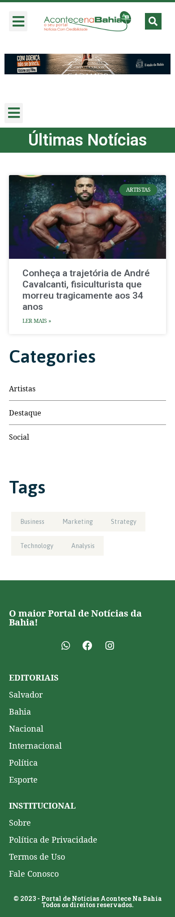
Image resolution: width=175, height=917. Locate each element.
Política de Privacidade (53, 839)
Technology (36, 545)
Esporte (23, 779)
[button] (18, 21)
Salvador (26, 694)
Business (32, 521)
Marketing (77, 521)
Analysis (83, 545)
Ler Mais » (36, 321)
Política (23, 762)
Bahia (20, 711)
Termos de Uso (37, 856)
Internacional (35, 745)
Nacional (26, 728)
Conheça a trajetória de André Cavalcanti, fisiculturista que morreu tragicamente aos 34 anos (86, 290)
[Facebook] (87, 646)
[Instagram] (109, 646)
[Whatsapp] (65, 646)
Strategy (123, 521)
